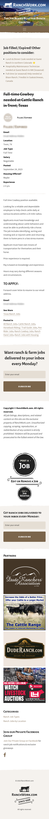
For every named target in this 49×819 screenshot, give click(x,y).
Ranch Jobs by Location (14, 721)
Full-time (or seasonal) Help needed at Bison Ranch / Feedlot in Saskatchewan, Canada (25, 77)
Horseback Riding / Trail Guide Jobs (20, 327)
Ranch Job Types (11, 716)
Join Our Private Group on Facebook (20, 740)
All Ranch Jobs (10, 324)
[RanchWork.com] (24, 795)
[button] (24, 29)
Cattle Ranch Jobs (26, 324)
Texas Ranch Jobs (11, 314)
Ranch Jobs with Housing (27, 335)
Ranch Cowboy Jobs (24, 331)
